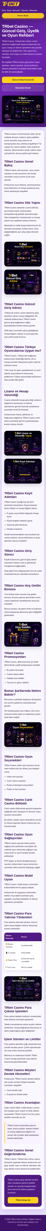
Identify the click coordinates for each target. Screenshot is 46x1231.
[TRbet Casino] (11, 4)
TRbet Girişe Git (23, 1200)
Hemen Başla (23, 16)
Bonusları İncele (23, 88)
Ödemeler (33, 10)
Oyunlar (24, 10)
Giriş (4, 10)
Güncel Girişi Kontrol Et (23, 80)
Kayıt (9, 10)
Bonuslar (16, 10)
